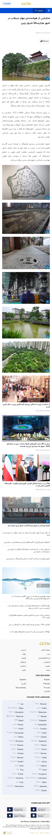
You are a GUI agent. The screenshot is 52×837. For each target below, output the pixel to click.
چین (48, 654)
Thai (19, 769)
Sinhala (18, 753)
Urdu (19, 782)
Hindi (43, 769)
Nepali (18, 720)
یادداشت (23, 666)
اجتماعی (47, 662)
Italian (41, 782)
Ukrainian (15, 777)
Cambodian (41, 724)
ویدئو (48, 670)
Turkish (17, 773)
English (47, 679)
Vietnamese (15, 786)
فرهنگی (23, 662)
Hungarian (39, 773)
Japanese (40, 786)
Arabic (41, 708)
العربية (23, 683)
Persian (17, 724)
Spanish (17, 757)
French (41, 749)
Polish (18, 728)
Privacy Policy (45, 833)
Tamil (19, 765)
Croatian (40, 728)
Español (23, 679)
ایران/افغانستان (44, 658)
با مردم (23, 650)
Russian (17, 745)
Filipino (41, 745)
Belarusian (38, 712)
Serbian (17, 749)
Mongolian (16, 712)
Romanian (16, 740)
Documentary (21, 687)
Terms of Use (34, 833)
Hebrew (41, 765)
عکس (24, 670)
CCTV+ (47, 691)
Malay (15, 708)
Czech (42, 732)
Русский (47, 687)
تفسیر (47, 666)
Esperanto (39, 740)
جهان (24, 654)
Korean (41, 790)
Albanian (41, 703)
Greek (41, 757)
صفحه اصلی (45, 650)
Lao (20, 703)
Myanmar (14, 716)
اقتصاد (23, 658)
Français (46, 683)
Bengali (42, 716)
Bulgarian (39, 720)
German (40, 753)
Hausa (42, 761)
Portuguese (15, 732)
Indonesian (36, 777)
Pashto (18, 736)
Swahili (17, 761)
